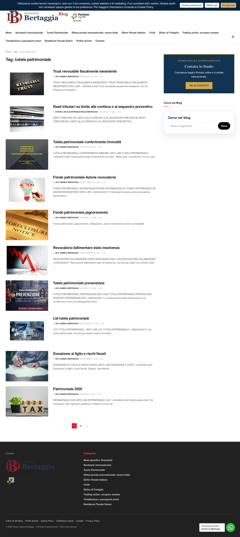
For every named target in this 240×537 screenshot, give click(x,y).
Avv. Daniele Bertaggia (67, 76)
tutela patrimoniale (28, 51)
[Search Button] (233, 37)
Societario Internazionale (29, 32)
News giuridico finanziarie (98, 460)
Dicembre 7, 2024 (90, 358)
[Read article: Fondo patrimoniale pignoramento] (27, 225)
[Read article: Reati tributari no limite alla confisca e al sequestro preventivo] (27, 119)
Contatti (100, 40)
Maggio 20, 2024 (89, 76)
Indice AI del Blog (14, 520)
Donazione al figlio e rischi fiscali (79, 353)
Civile (152, 32)
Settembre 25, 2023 (91, 182)
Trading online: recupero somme (200, 32)
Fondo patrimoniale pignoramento (80, 212)
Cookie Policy (47, 520)
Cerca (224, 126)
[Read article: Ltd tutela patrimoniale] (27, 331)
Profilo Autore (84, 40)
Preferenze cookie (64, 520)
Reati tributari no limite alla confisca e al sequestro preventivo (102, 106)
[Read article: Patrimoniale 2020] (27, 401)
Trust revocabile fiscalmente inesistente (85, 71)
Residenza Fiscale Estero (59, 40)
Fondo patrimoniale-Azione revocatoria (84, 177)
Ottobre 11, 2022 (90, 323)
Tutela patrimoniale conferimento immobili (87, 141)
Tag (15, 51)
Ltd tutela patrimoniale (71, 318)
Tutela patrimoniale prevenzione (78, 282)
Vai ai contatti (199, 85)
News (9, 32)
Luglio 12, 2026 (108, 111)
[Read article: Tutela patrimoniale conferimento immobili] (27, 154)
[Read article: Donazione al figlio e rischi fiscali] (27, 366)
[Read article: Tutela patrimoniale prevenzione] (27, 295)
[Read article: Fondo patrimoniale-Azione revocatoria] (27, 190)
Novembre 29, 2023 (91, 252)
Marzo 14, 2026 (89, 288)
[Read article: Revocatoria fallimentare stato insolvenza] (27, 260)
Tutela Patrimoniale (57, 32)
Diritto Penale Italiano (134, 32)
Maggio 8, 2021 (89, 146)
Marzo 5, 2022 (88, 394)
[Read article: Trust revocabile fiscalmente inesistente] (27, 84)
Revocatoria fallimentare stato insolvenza (86, 247)
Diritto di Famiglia (169, 32)
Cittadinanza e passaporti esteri (23, 40)
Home (8, 51)
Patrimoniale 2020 (67, 388)
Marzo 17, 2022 (89, 217)
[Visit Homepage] (49, 17)
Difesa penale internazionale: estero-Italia (95, 32)
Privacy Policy (93, 520)
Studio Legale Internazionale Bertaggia (76, 112)
